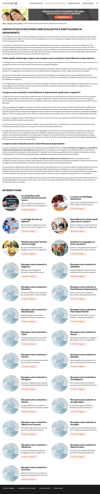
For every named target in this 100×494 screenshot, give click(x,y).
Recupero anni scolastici (55, 3)
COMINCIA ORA (63, 17)
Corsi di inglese (36, 3)
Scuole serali (88, 3)
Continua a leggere (29, 210)
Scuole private (74, 3)
